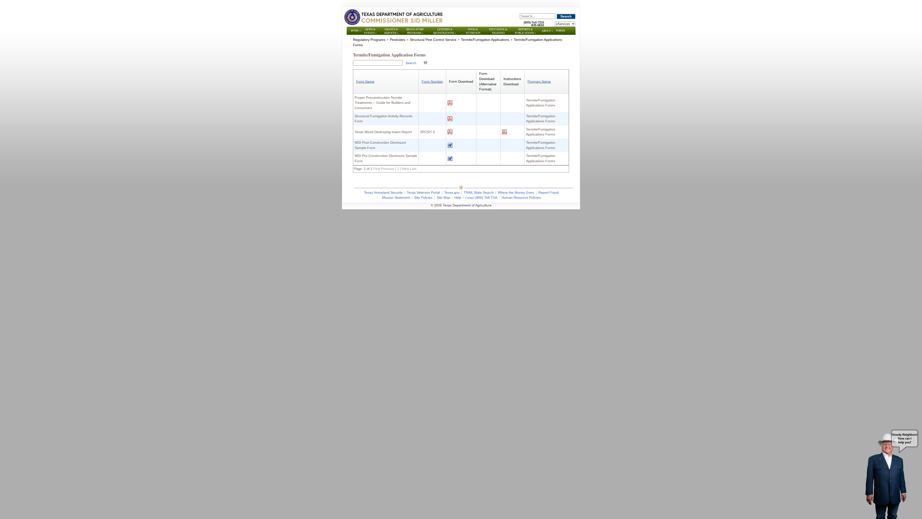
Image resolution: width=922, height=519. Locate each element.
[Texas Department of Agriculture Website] (393, 17)
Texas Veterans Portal (423, 192)
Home (356, 30)
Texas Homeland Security (383, 192)
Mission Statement (396, 197)
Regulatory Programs (415, 31)
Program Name (539, 81)
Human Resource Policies (521, 197)
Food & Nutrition (473, 31)
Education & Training (498, 31)
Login (526, 205)
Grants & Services (391, 31)
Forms (560, 30)
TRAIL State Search (479, 192)
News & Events (370, 31)
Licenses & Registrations (444, 31)
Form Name (365, 81)
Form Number (432, 81)
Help (457, 197)
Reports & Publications (525, 31)
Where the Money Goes (516, 192)
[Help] (425, 62)
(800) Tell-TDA (486, 197)
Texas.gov (452, 192)
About (547, 30)
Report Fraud (548, 192)
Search (566, 16)
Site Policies (423, 197)
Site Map (443, 197)
